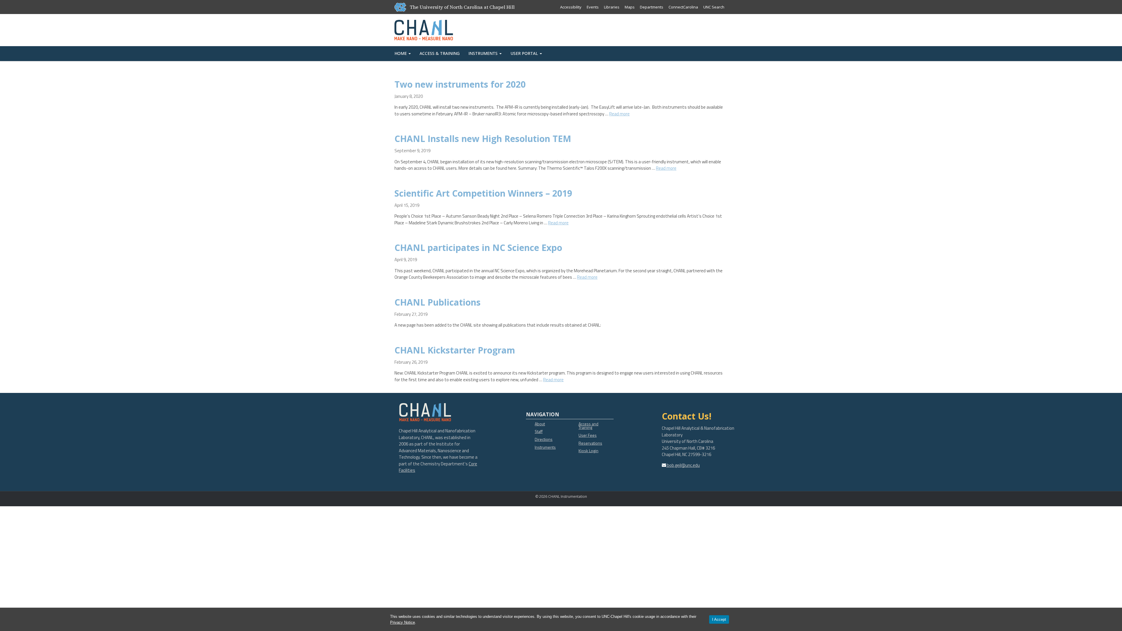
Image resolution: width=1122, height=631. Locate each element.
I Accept (719, 619)
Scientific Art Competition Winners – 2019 (483, 193)
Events (593, 7)
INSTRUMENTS (483, 53)
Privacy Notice (402, 622)
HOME (401, 53)
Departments (651, 7)
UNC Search (713, 7)
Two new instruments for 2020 (460, 84)
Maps (630, 7)
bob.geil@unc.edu (683, 465)
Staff (539, 431)
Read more (619, 113)
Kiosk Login (588, 451)
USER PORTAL (524, 53)
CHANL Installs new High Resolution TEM (482, 139)
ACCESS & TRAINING (440, 53)
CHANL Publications (437, 302)
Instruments (545, 447)
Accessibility (570, 7)
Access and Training (588, 426)
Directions (544, 439)
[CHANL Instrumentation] (423, 28)
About (540, 424)
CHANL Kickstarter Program (454, 350)
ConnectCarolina (683, 7)
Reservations (590, 443)
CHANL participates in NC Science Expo (478, 248)
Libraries (611, 7)
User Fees (588, 435)
